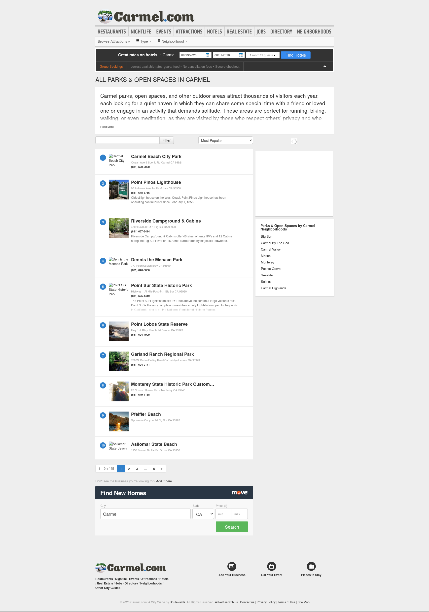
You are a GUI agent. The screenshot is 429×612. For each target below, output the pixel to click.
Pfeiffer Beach (146, 414)
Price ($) (221, 505)
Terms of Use (286, 602)
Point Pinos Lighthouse (156, 182)
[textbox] (127, 140)
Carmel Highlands (273, 288)
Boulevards (177, 602)
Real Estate (239, 31)
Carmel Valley (271, 249)
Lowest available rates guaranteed (155, 66)
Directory (281, 31)
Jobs (261, 31)
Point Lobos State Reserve (159, 324)
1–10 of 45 (106, 468)
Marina (266, 256)
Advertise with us (226, 602)
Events (164, 31)
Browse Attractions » (114, 41)
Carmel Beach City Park (156, 156)
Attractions (189, 31)
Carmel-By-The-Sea (275, 243)
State (196, 505)
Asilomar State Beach (154, 444)
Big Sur (266, 236)
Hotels (214, 31)
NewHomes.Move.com (240, 494)
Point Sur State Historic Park (161, 285)
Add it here (164, 481)
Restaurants (112, 31)
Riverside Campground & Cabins (166, 221)
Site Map (304, 602)
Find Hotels (296, 55)
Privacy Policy (266, 602)
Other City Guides (107, 587)
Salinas (266, 282)
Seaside (267, 275)
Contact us (247, 602)
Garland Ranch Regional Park (162, 354)
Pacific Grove (271, 269)
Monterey (267, 262)
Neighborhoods (314, 31)
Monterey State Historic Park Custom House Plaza (184, 384)
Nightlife (141, 31)
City (103, 505)
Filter (167, 140)
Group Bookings (111, 66)
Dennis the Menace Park (156, 259)
